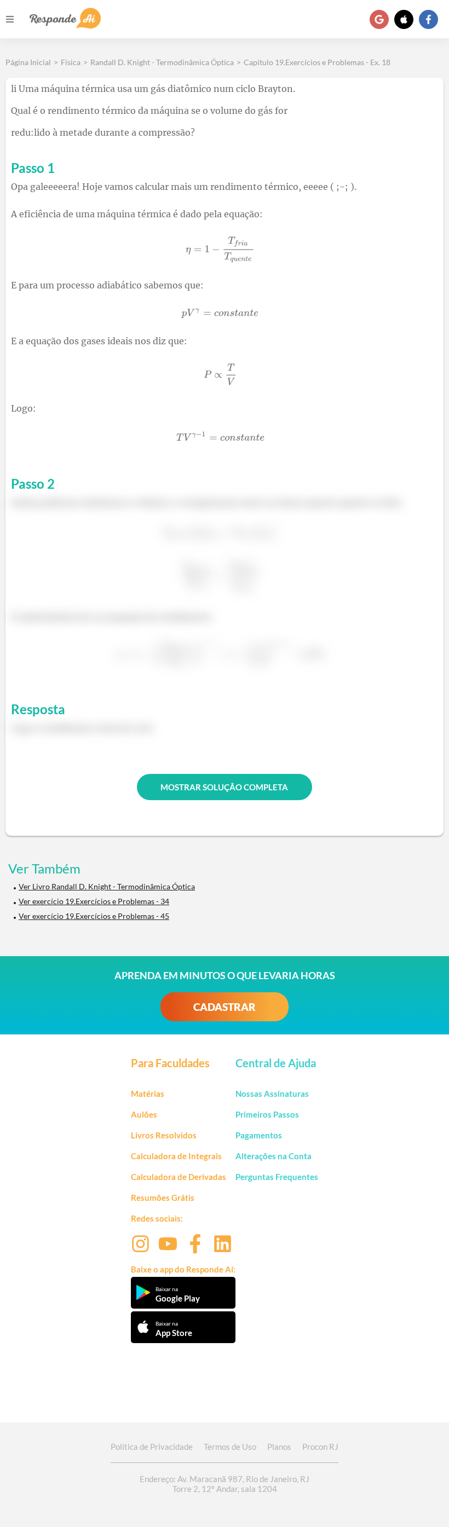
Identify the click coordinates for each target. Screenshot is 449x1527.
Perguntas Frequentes (276, 1177)
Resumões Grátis (162, 1197)
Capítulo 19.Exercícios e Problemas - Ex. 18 (317, 62)
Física (70, 62)
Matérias (147, 1093)
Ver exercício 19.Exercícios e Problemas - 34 (94, 901)
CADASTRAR (224, 1006)
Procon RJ (320, 1446)
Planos (279, 1446)
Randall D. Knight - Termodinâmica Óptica (162, 62)
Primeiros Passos (267, 1114)
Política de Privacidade (152, 1446)
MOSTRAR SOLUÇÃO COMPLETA (224, 787)
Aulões (144, 1114)
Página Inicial (28, 62)
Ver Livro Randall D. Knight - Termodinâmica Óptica (107, 886)
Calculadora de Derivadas (178, 1177)
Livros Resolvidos (164, 1135)
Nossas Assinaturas (272, 1093)
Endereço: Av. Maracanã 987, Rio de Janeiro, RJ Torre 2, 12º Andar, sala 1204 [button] (224, 1484)
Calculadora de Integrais (176, 1156)
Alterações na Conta (273, 1156)
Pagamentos (258, 1135)
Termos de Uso (230, 1446)
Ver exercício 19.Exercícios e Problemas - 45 (94, 916)
